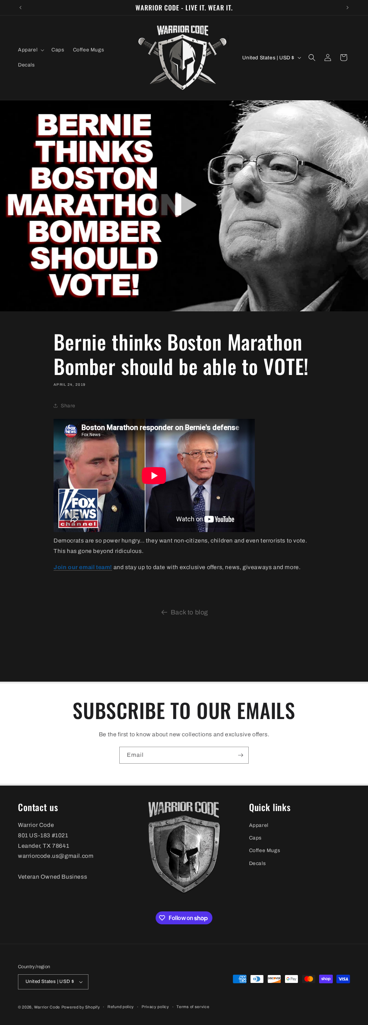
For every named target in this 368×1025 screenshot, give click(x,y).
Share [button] (68, 405)
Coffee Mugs (264, 850)
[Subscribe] (240, 755)
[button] (30, 50)
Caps (255, 838)
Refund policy (120, 1007)
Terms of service (192, 1007)
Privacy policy (155, 1007)
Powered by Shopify (80, 1007)
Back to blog (189, 612)
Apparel (258, 825)
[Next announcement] (347, 7)
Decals (257, 863)
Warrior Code (47, 1007)
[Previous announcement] (20, 7)
